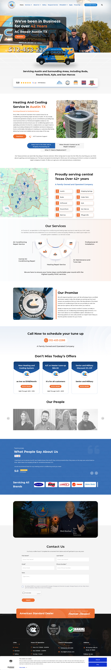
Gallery (44, 5)
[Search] (102, 5)
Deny (98, 664)
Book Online (26, 386)
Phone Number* (61, 564)
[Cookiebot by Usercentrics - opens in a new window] (11, 667)
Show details (22, 667)
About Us (36, 5)
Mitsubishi (63, 5)
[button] (8, 418)
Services (27, 5)
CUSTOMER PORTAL (90, 4)
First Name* (25, 555)
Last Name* (59, 555)
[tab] (41, 145)
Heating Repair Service (56, 265)
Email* (24, 564)
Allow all (98, 659)
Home (22, 5)
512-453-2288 (69, 648)
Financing (77, 5)
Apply (71, 5)
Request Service (53, 5)
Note (23, 572)
